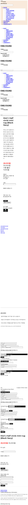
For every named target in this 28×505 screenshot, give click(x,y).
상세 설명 (3, 227)
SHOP (5, 7)
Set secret (3, 409)
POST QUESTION (5, 392)
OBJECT (8, 12)
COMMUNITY (7, 24)
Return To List (4, 410)
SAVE (2, 357)
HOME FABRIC (10, 15)
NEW (7, 9)
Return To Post (5, 423)
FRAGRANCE (10, 18)
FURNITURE (10, 13)
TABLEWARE (10, 10)
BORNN (8, 19)
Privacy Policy (4, 491)
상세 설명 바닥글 (4, 228)
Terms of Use (4, 490)
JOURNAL (6, 21)
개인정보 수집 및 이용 (6, 350)
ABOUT (5, 22)
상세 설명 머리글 (4, 226)
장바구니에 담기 (4, 470)
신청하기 (3, 485)
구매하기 (3, 431)
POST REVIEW (4, 361)
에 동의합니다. (9, 350)
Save (11, 410)
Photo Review (6, 358)
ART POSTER (10, 16)
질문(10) (2, 231)
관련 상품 (3, 233)
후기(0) (2, 230)
